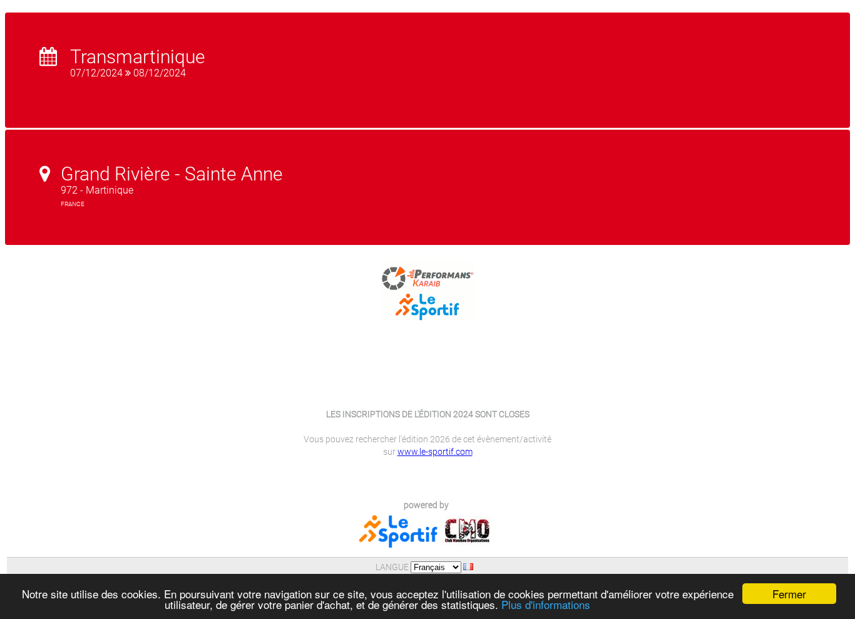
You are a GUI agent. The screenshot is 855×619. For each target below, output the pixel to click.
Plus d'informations (545, 604)
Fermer (789, 593)
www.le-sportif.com (435, 452)
